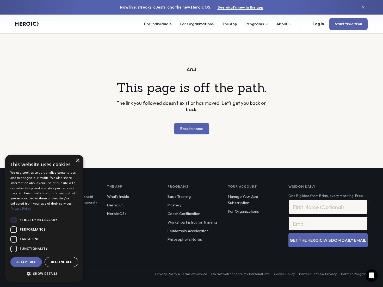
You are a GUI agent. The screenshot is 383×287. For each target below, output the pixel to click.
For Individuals (157, 23)
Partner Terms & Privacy (318, 274)
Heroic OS (116, 205)
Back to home (191, 128)
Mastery (174, 205)
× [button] (77, 160)
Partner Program (354, 274)
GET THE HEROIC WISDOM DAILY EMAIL (328, 240)
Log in (318, 23)
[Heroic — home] (27, 24)
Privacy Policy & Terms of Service (181, 274)
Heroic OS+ (117, 213)
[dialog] (44, 218)
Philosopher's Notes (185, 239)
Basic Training (179, 196)
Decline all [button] (61, 262)
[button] (44, 273)
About (281, 23)
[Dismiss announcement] (363, 7)
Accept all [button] (26, 262)
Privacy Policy (20, 208)
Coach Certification (184, 213)
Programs (254, 23)
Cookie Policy (284, 274)
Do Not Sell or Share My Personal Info (240, 274)
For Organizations (197, 23)
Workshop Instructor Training (192, 222)
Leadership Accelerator (188, 230)
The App (229, 23)
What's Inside (118, 196)
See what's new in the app (240, 7)
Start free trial (348, 24)
